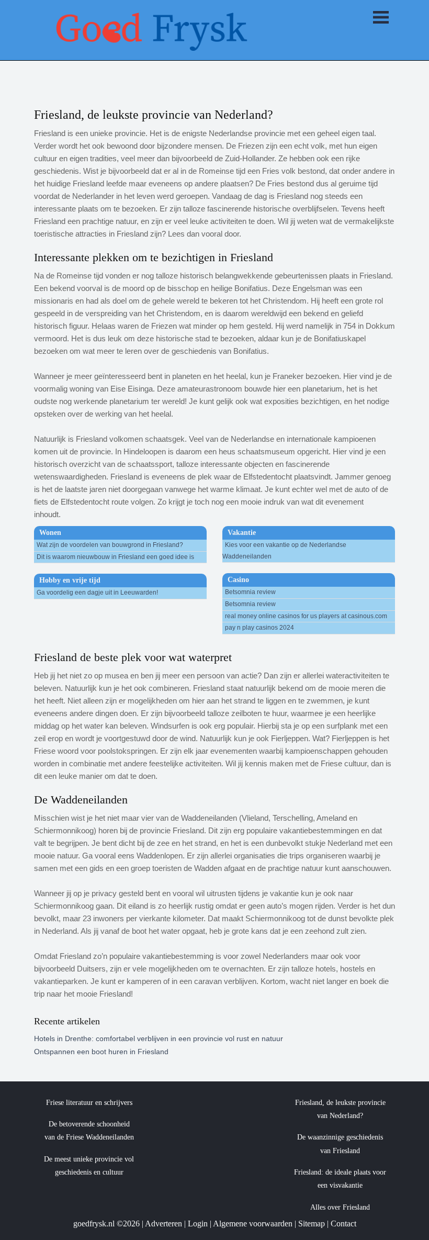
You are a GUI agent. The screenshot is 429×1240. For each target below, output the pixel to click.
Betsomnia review (250, 592)
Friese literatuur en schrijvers (89, 1103)
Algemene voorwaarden (252, 1223)
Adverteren (163, 1223)
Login (198, 1223)
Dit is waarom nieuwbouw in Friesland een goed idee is (115, 557)
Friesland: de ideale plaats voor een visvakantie (340, 1178)
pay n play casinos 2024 (259, 627)
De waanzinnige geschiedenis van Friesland (340, 1143)
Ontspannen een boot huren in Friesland (101, 1051)
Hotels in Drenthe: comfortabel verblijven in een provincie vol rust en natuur (158, 1038)
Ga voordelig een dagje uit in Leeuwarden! (97, 592)
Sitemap (311, 1223)
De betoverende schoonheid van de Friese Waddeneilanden (89, 1130)
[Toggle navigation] (381, 18)
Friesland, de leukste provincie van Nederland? (340, 1109)
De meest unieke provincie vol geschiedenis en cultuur (89, 1165)
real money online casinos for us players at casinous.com (306, 616)
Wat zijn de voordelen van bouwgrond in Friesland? (110, 545)
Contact (343, 1223)
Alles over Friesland (340, 1207)
